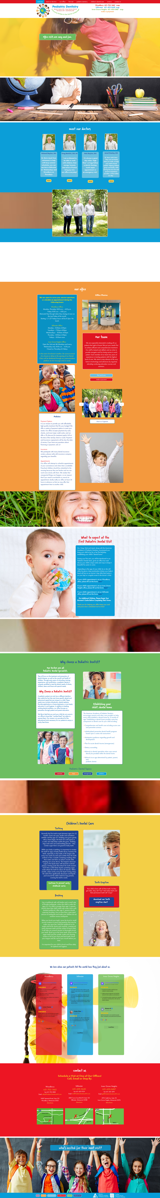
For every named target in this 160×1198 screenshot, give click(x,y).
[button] (81, 404)
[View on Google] (40, 1008)
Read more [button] (40, 1017)
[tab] (6, 20)
